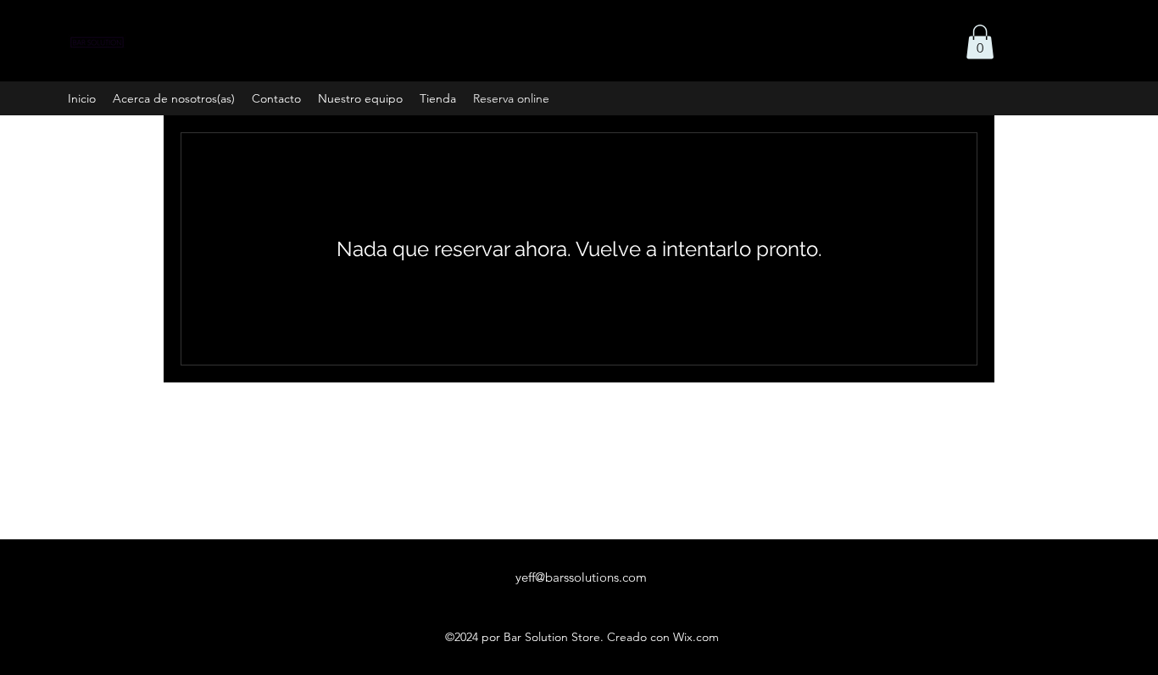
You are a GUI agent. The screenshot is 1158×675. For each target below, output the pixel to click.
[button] (980, 42)
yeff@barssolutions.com (581, 577)
